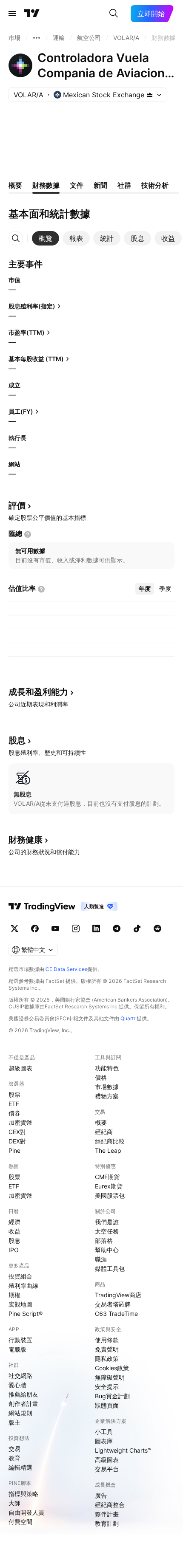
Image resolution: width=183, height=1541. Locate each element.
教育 (14, 1458)
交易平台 (107, 1469)
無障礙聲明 (110, 1377)
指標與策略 (23, 1493)
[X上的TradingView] (14, 928)
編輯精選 (20, 1467)
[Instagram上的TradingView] (76, 928)
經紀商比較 (110, 1141)
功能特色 (107, 1068)
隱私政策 (107, 1358)
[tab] (45, 238)
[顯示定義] (27, 534)
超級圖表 (20, 1068)
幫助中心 (107, 1249)
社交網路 (20, 1375)
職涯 (101, 1259)
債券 (14, 1113)
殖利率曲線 (23, 1285)
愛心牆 (17, 1385)
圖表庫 (104, 1441)
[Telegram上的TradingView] (117, 928)
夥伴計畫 (107, 1514)
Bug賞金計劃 (112, 1396)
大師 (14, 1503)
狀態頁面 (107, 1405)
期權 (14, 1294)
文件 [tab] (76, 185)
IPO (14, 1249)
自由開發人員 (26, 1512)
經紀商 (104, 1131)
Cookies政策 (112, 1368)
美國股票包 (110, 1195)
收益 (14, 1231)
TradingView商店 (118, 1294)
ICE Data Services (65, 969)
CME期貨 (107, 1176)
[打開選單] (12, 13)
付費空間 (20, 1521)
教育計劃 (107, 1523)
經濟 (14, 1221)
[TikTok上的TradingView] (137, 928)
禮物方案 (107, 1096)
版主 (14, 1422)
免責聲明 (107, 1349)
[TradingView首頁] (32, 14)
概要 (101, 1122)
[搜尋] (113, 13)
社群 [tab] (124, 185)
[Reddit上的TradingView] (157, 928)
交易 (14, 1448)
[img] (150, 95)
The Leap (108, 1150)
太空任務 (107, 1231)
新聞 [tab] (100, 185)
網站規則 (20, 1413)
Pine (14, 1150)
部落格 (104, 1240)
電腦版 (17, 1349)
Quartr (127, 1018)
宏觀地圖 (20, 1304)
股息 (14, 1240)
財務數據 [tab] (46, 185)
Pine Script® (26, 1313)
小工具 (104, 1431)
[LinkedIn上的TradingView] (96, 928)
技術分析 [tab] (155, 185)
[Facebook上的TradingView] (35, 928)
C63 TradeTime (116, 1313)
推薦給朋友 (23, 1394)
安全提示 (107, 1386)
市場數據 (107, 1086)
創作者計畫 (23, 1403)
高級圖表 (107, 1459)
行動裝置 (20, 1339)
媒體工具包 (110, 1268)
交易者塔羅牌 (113, 1304)
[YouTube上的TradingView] (55, 928)
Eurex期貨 (109, 1186)
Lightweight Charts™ (123, 1450)
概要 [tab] (15, 185)
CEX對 (17, 1131)
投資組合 (20, 1276)
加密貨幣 (20, 1122)
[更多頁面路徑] (36, 38)
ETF (14, 1103)
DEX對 (17, 1141)
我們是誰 (107, 1221)
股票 (14, 1094)
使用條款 (107, 1339)
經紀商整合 (110, 1504)
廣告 (101, 1495)
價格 (101, 1077)
